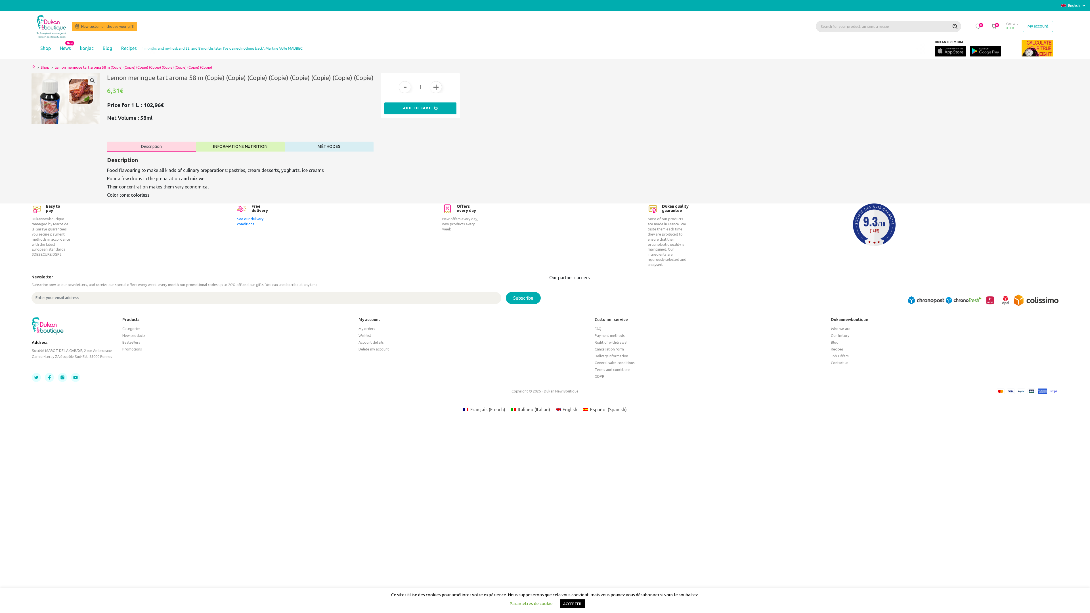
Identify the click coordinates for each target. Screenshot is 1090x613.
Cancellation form (609, 349)
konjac (87, 48)
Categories (131, 329)
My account (1038, 26)
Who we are (840, 329)
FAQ (598, 329)
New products (134, 335)
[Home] (33, 67)
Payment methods (610, 335)
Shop (45, 48)
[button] (978, 26)
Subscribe (523, 298)
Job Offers (840, 356)
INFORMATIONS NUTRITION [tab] (240, 146)
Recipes (129, 48)
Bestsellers (131, 342)
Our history (840, 335)
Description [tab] (151, 146)
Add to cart (417, 108)
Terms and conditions (612, 369)
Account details (371, 342)
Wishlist (365, 335)
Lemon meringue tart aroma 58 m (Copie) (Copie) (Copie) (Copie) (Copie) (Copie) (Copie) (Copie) (133, 67)
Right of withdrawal (611, 342)
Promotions (132, 349)
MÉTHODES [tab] (329, 146)
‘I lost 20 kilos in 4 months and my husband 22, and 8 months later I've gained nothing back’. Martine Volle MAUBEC (189, 48)
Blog (107, 48)
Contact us (839, 363)
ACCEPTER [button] (572, 604)
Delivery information (611, 356)
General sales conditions (615, 363)
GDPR (599, 376)
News (65, 48)
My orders (367, 329)
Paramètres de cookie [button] (531, 603)
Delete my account (374, 349)
